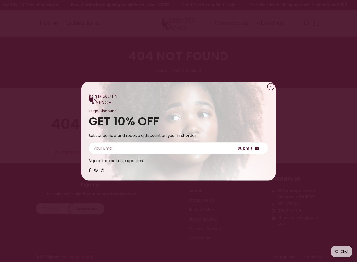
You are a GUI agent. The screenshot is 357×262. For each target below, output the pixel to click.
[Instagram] (102, 170)
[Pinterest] (96, 170)
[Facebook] (90, 170)
